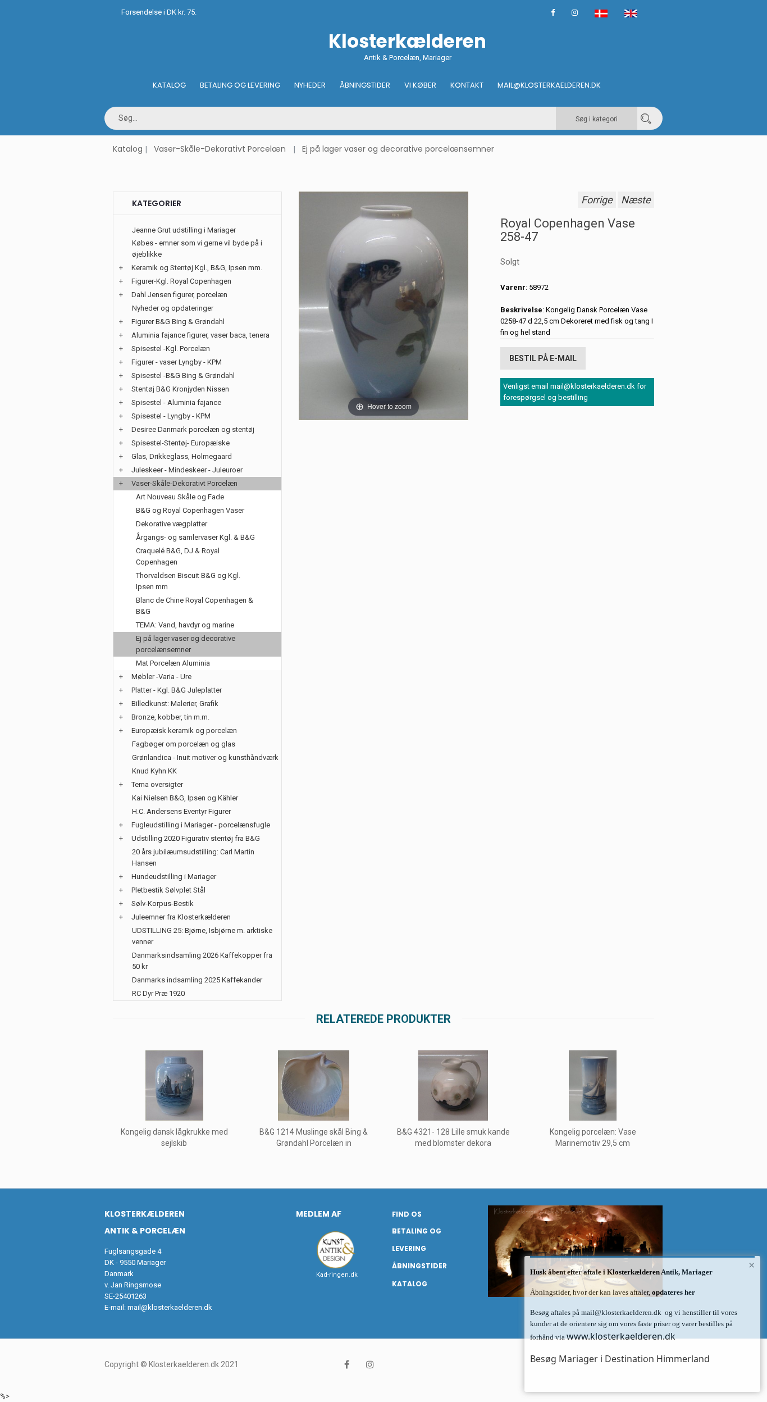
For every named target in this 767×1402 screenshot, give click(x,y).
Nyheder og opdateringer (172, 308)
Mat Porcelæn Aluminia (173, 663)
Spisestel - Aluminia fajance (176, 402)
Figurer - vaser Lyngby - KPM (176, 362)
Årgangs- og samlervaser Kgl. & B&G (195, 537)
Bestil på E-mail (543, 358)
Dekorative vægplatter (171, 524)
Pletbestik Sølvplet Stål (168, 890)
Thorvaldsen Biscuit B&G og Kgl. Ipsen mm (188, 581)
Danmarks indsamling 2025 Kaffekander (197, 980)
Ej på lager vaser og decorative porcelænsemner (398, 148)
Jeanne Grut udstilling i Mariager (184, 230)
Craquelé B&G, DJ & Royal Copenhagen (178, 556)
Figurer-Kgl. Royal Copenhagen (181, 281)
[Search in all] (646, 118)
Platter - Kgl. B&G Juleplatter (176, 690)
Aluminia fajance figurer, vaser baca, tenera (200, 335)
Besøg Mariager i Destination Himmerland (620, 1359)
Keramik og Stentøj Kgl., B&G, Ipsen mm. (196, 267)
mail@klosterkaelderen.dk (169, 1307)
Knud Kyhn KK (154, 771)
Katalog (169, 85)
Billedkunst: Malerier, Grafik (174, 703)
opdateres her (672, 1292)
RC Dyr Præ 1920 (158, 993)
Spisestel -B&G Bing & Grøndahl (183, 375)
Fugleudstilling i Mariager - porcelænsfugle (200, 825)
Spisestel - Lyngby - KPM (171, 416)
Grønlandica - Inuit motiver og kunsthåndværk (205, 757)
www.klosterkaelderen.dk (621, 1336)
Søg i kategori (597, 119)
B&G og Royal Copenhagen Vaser (190, 510)
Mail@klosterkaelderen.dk (549, 85)
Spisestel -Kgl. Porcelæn (170, 348)
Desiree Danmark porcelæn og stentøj (192, 429)
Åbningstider (365, 85)
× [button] (751, 1265)
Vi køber (420, 85)
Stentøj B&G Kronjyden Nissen (180, 389)
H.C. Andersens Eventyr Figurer (181, 811)
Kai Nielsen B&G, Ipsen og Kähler (185, 798)
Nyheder (310, 85)
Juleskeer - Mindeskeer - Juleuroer (187, 470)
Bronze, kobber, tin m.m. (170, 717)
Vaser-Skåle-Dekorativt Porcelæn (220, 148)
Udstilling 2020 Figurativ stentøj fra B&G (195, 838)
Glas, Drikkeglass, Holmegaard (181, 456)
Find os (407, 1214)
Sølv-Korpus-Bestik (162, 903)
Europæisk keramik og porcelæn (184, 730)
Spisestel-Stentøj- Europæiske (180, 443)
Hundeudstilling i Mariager (173, 876)
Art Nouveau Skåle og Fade (180, 497)
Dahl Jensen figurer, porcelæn (179, 294)
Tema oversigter (157, 784)
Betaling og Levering (240, 85)
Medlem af (318, 1213)
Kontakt (466, 85)
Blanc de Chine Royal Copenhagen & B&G (194, 606)
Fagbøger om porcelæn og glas (183, 744)
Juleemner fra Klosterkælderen (181, 917)
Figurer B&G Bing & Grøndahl (178, 321)
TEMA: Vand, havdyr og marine (185, 625)
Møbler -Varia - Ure (161, 676)
